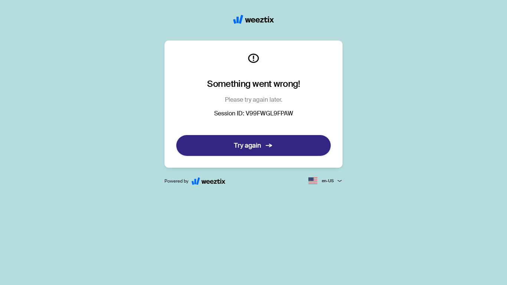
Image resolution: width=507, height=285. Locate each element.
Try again (247, 145)
